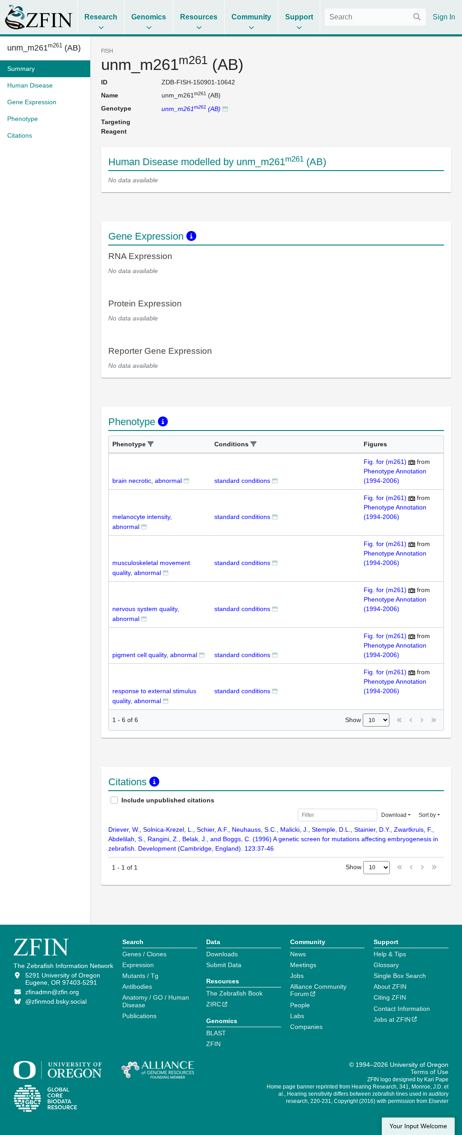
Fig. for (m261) (385, 461)
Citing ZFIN (390, 997)
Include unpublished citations (167, 800)
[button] (151, 444)
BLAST (216, 1033)
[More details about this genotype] (225, 108)
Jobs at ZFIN (392, 1019)
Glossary (386, 964)
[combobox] (375, 17)
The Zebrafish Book (234, 993)
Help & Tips (390, 954)
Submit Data (223, 964)
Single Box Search (400, 975)
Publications (139, 1015)
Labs (297, 1015)
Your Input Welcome (418, 1126)
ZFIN (213, 1043)
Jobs (297, 975)
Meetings (303, 964)
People (300, 1005)
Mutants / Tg (140, 975)
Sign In (444, 17)
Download (394, 815)
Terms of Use (429, 1071)
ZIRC (213, 1004)
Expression (138, 964)
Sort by (427, 815)
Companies (306, 1026)
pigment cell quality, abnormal (154, 654)
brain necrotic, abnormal (147, 480)
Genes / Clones (144, 954)
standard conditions (242, 480)
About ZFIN (390, 986)
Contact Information (402, 1008)
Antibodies (137, 986)
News (298, 954)
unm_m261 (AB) (44, 47)
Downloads (222, 954)
